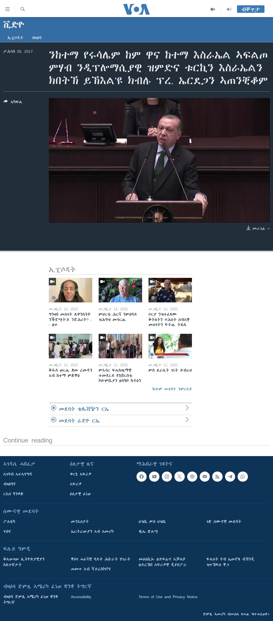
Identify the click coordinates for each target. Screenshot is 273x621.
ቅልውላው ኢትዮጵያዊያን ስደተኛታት (24, 562)
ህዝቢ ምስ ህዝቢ (152, 521)
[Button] (12, 103)
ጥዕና (7, 531)
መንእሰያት (80, 521)
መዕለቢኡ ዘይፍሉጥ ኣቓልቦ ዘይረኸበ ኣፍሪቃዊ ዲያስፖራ (163, 562)
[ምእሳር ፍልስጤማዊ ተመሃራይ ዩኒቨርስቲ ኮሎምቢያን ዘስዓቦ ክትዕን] (120, 346)
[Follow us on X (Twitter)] (179, 477)
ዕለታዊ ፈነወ (80, 494)
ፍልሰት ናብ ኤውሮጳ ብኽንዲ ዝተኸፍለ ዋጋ (230, 562)
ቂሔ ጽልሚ (148, 531)
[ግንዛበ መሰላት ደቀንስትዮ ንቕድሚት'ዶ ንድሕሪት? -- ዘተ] (70, 290)
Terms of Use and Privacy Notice (168, 596)
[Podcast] (192, 477)
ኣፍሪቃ (76, 484)
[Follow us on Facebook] (141, 477)
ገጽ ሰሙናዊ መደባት (223, 521)
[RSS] (217, 477)
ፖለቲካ (9, 521)
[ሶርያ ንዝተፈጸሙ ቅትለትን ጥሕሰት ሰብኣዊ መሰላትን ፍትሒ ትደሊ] (170, 290)
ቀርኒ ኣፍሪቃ (80, 474)
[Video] (213, 9)
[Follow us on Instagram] (167, 477)
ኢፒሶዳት (15, 37)
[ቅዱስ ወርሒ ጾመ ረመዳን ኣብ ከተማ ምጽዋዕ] (70, 346)
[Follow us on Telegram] (230, 477)
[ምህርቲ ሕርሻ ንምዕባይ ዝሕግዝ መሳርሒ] (120, 290)
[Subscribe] (205, 477)
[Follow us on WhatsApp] (243, 477)
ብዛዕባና (9, 484)
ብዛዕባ (37, 37)
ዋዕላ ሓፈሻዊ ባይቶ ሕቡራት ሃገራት (100, 559)
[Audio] (229, 9)
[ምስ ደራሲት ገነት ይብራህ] (170, 346)
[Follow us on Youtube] (154, 477)
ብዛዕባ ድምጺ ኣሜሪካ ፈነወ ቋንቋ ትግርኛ (30, 599)
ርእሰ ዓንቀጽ (13, 494)
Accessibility (81, 596)
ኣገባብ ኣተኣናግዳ (17, 474)
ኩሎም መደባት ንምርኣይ (172, 389)
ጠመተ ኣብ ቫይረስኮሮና (91, 569)
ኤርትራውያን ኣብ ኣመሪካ (92, 531)
